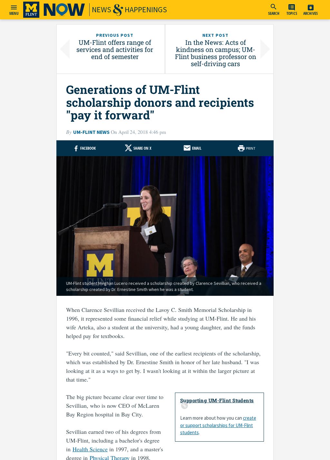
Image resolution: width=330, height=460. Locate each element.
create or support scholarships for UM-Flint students (218, 425)
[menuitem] (274, 9)
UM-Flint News (91, 132)
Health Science (90, 449)
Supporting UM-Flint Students (217, 400)
